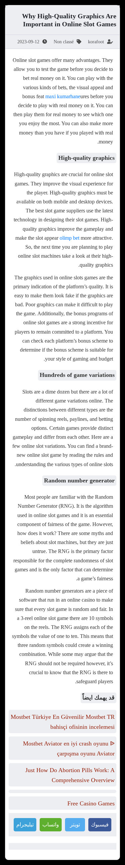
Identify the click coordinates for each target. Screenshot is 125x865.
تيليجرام (25, 824)
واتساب (50, 824)
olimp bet (69, 238)
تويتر (75, 824)
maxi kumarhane (62, 96)
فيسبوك (100, 824)
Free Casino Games (91, 803)
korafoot (96, 41)
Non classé (64, 41)
